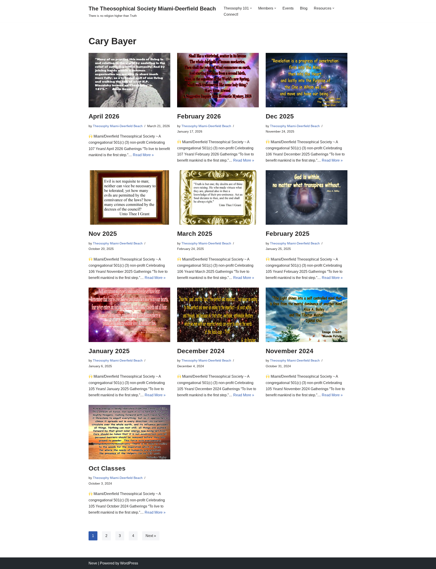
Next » (151, 536)
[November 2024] (306, 315)
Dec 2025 (280, 116)
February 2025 (288, 233)
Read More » (143, 155)
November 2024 (289, 351)
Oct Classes (107, 468)
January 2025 (109, 351)
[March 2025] (218, 197)
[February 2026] (218, 80)
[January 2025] (129, 315)
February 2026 (199, 116)
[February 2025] (306, 197)
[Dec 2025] (306, 80)
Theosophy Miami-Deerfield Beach (118, 126)
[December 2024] (218, 315)
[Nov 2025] (129, 197)
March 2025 (194, 233)
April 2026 (104, 116)
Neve (93, 563)
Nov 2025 (103, 233)
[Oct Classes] (129, 432)
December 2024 (201, 351)
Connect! (231, 14)
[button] (251, 8)
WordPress (129, 563)
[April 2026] (129, 80)
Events (288, 8)
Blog (303, 8)
